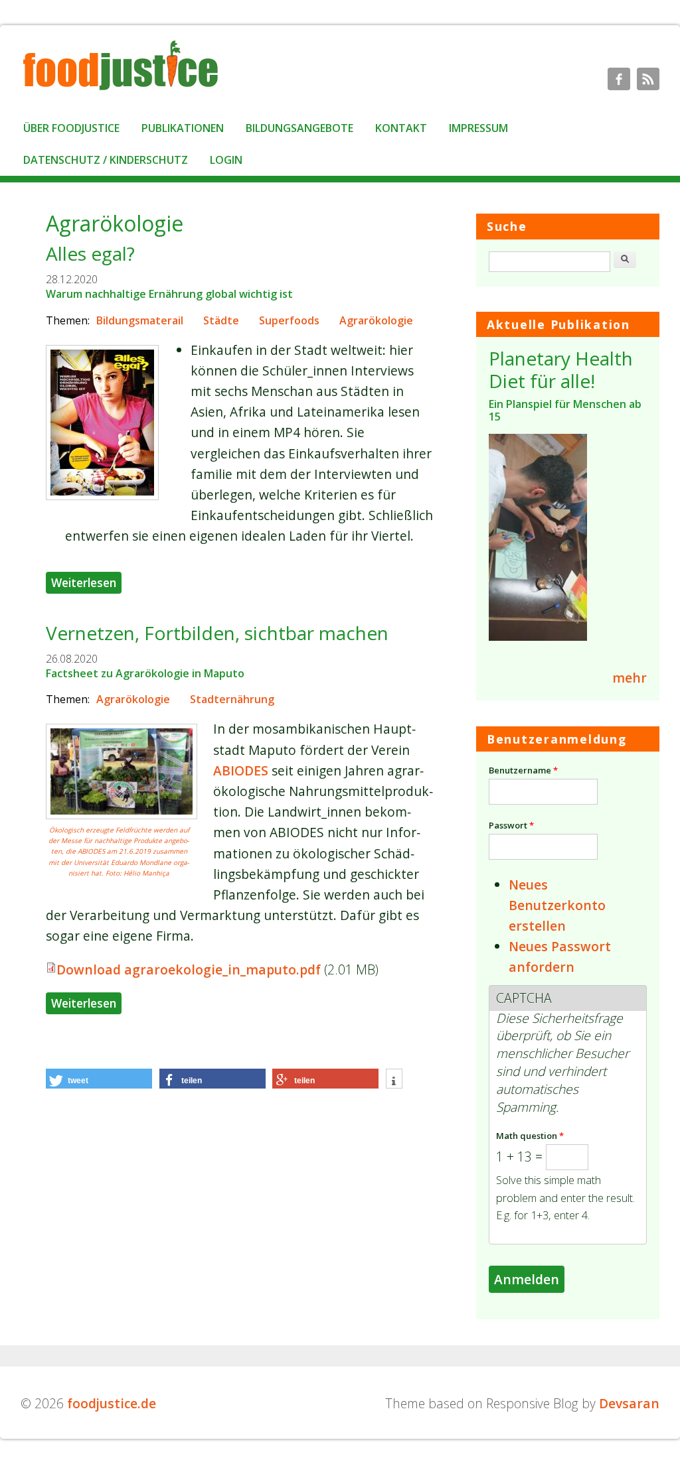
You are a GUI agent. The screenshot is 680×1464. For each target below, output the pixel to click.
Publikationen (182, 128)
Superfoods (289, 320)
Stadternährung (232, 699)
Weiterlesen (86, 581)
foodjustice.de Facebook (619, 79)
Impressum (478, 128)
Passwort (511, 825)
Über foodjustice (71, 128)
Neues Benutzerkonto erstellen (557, 905)
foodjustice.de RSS (648, 79)
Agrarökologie (376, 320)
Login (226, 160)
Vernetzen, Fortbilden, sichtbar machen (217, 632)
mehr (629, 678)
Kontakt (401, 128)
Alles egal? (90, 253)
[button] (99, 1079)
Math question (530, 1136)
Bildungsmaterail (139, 320)
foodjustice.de (111, 1403)
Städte (221, 320)
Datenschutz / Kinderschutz (105, 160)
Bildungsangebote (299, 128)
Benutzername (523, 770)
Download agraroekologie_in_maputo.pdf (188, 969)
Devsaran (629, 1403)
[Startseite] (120, 89)
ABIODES (240, 770)
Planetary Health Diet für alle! (561, 369)
